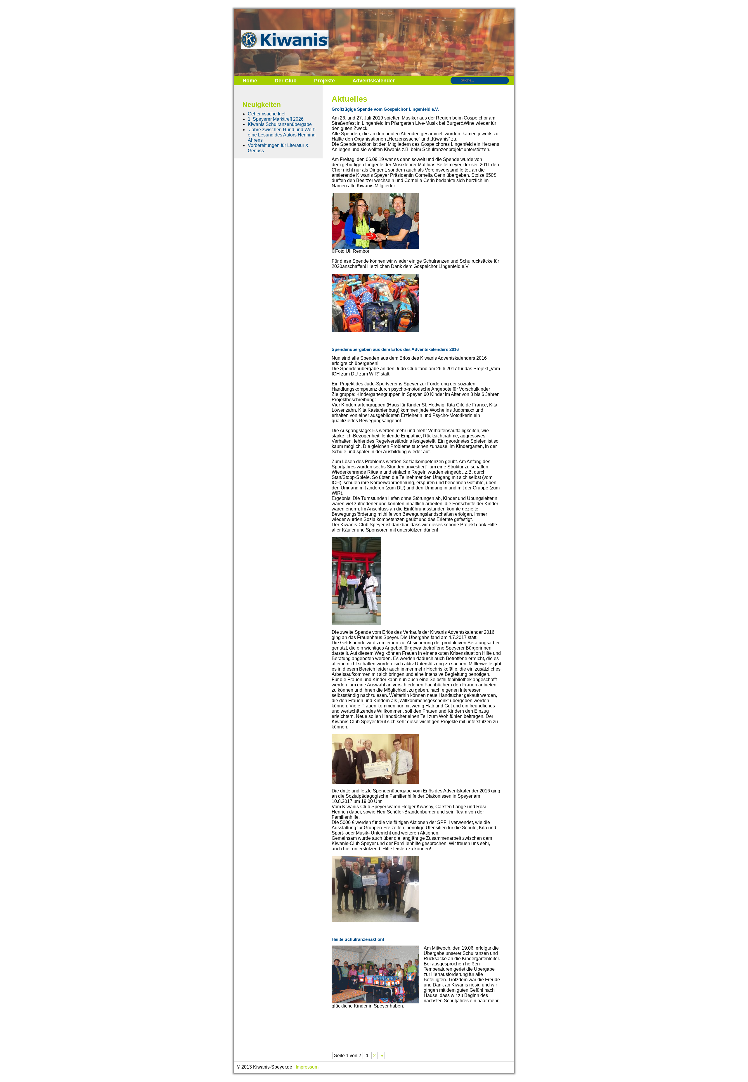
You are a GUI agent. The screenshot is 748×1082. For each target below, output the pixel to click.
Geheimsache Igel (266, 113)
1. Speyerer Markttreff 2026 (276, 119)
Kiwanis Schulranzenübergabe (280, 124)
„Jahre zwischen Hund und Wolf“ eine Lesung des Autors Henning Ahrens (282, 135)
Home (250, 81)
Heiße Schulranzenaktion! (358, 939)
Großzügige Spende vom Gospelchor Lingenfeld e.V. (385, 109)
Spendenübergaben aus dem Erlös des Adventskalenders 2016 (395, 349)
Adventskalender (373, 81)
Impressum (307, 1066)
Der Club (286, 81)
